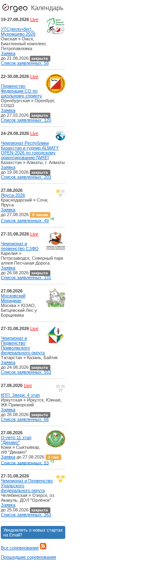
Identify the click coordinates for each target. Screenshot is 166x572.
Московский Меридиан (13, 298)
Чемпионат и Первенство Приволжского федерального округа (23, 345)
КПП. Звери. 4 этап (20, 395)
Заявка (8, 53)
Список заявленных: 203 (26, 177)
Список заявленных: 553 (26, 372)
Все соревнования (20, 547)
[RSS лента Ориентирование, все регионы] (43, 547)
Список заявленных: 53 (25, 462)
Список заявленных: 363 (26, 514)
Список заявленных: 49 (25, 220)
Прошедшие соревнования (28, 557)
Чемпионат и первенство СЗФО (20, 246)
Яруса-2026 (13, 195)
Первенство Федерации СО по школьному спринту (21, 91)
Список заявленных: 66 (25, 419)
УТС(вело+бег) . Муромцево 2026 (18, 31)
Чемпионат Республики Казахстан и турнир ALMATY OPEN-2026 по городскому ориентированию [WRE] (30, 150)
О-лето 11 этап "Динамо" (16, 440)
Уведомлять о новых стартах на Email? (33, 532)
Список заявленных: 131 (26, 277)
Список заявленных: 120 (26, 120)
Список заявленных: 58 (25, 63)
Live (34, 19)
